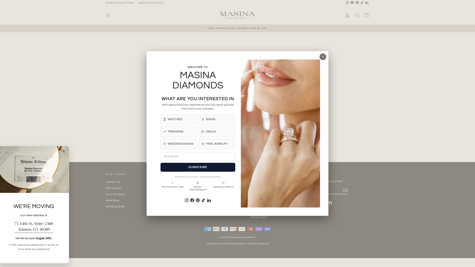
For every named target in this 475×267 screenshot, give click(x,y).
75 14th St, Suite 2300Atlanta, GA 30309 (33, 226)
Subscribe (198, 167)
